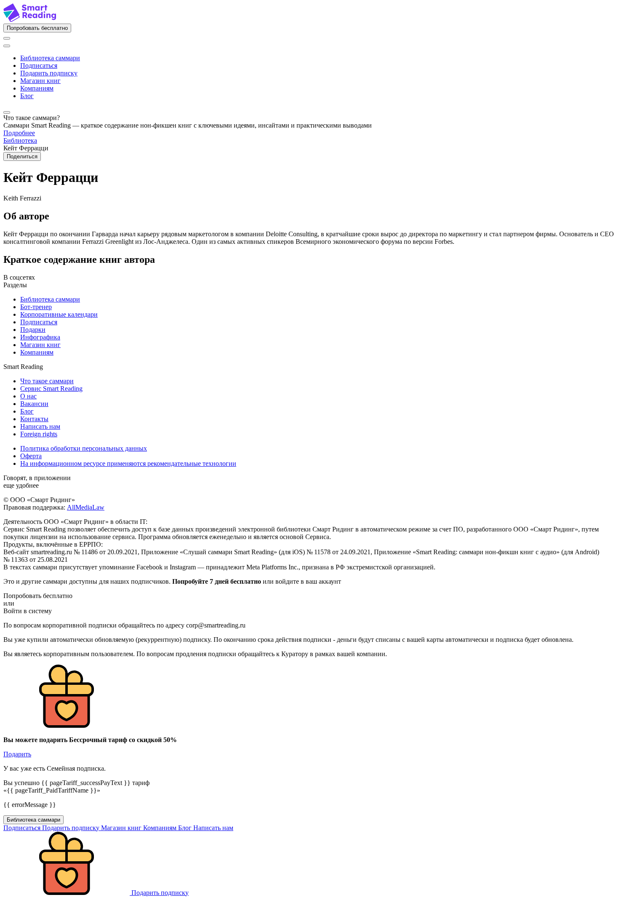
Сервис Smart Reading (51, 388)
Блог (27, 95)
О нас (28, 396)
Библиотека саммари (50, 57)
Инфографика (40, 337)
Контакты (34, 418)
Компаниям (36, 88)
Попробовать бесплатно (37, 28)
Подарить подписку (48, 73)
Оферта (31, 455)
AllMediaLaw (85, 507)
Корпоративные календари (59, 314)
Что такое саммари (47, 381)
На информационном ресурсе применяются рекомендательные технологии (128, 463)
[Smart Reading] (29, 19)
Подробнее (19, 132)
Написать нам (40, 426)
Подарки (32, 329)
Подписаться (38, 65)
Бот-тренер (36, 306)
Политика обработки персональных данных (83, 448)
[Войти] (6, 38)
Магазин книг (40, 80)
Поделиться (22, 156)
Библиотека (20, 140)
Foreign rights (38, 434)
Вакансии (34, 403)
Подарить (17, 754)
